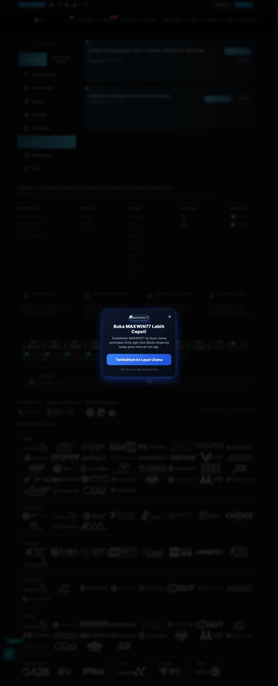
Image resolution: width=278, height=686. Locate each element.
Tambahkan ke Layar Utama (139, 359)
